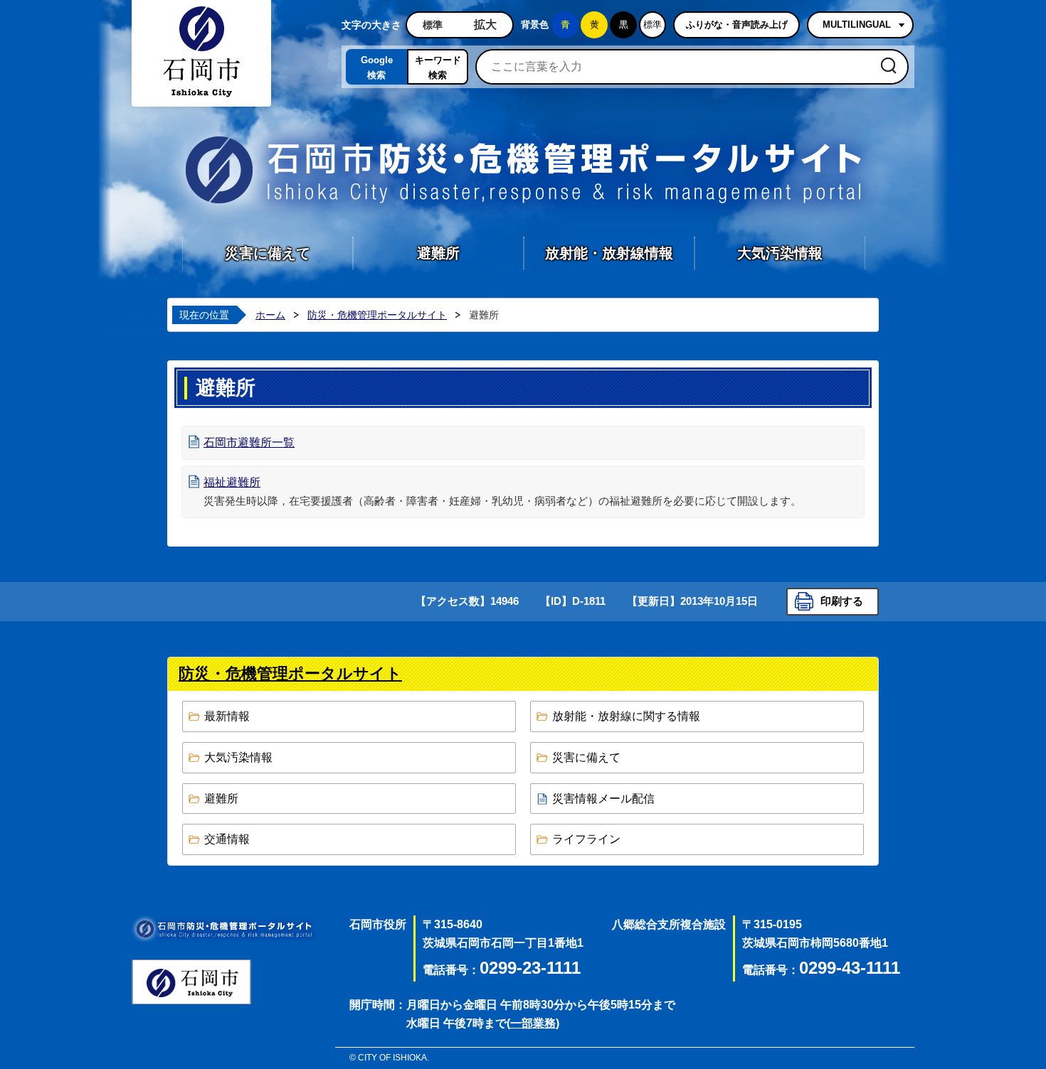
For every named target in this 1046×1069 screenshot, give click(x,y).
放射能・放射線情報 (609, 253)
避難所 (438, 253)
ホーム (270, 315)
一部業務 (533, 1023)
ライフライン (586, 839)
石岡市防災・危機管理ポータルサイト (523, 169)
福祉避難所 (232, 482)
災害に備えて (267, 253)
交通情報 (227, 839)
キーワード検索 (438, 67)
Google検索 (377, 67)
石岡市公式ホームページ (191, 982)
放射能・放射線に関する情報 (626, 716)
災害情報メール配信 (603, 799)
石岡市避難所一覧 (249, 442)
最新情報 (227, 716)
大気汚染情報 (780, 253)
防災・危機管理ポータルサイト (377, 315)
